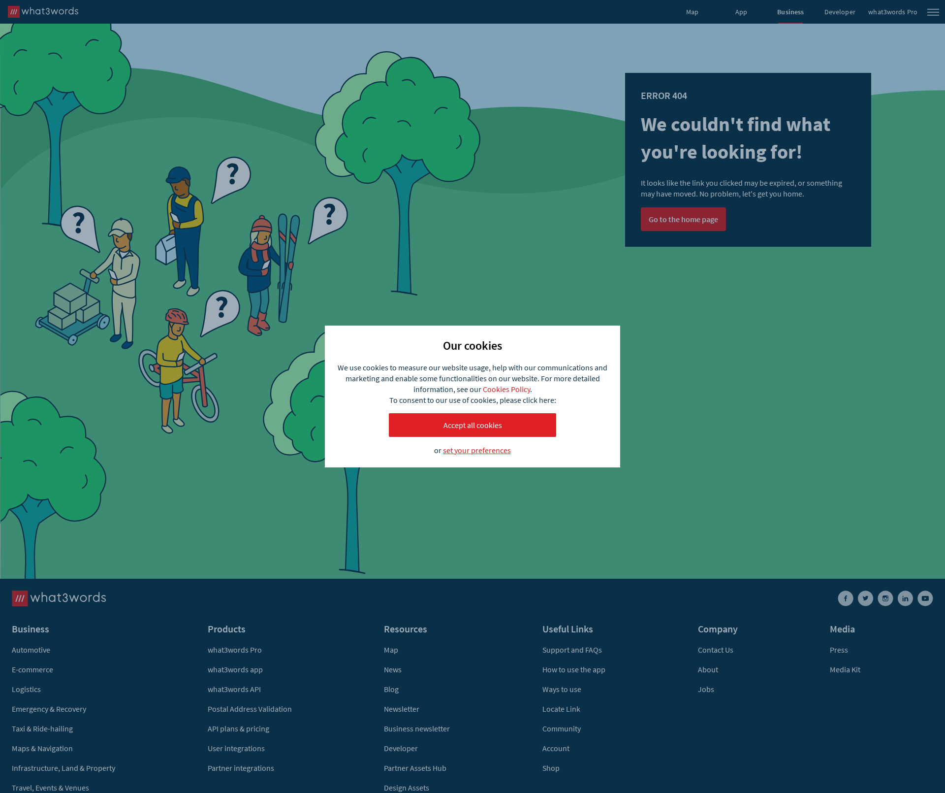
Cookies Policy (506, 389)
